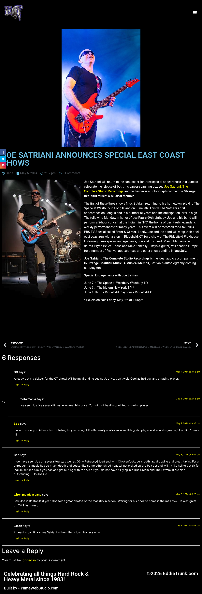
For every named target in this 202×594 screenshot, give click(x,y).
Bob (16, 423)
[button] (195, 12)
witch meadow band (27, 494)
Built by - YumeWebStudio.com (31, 588)
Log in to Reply (21, 384)
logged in (29, 560)
